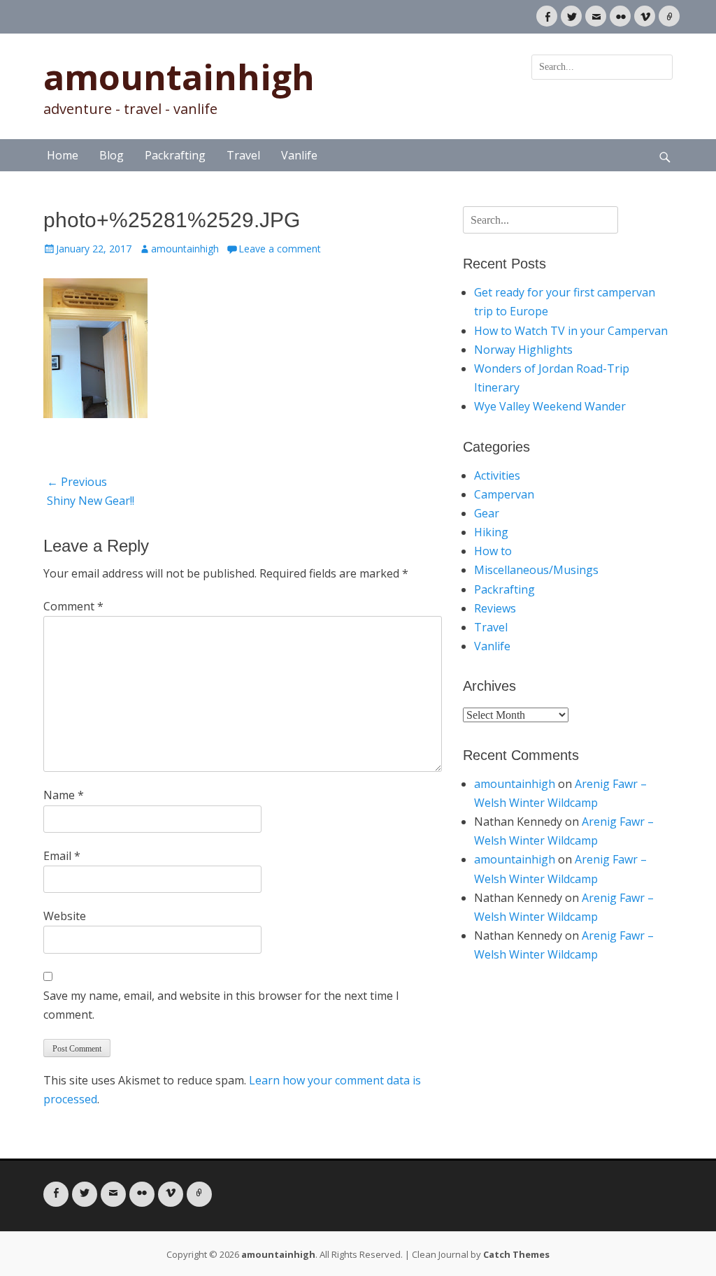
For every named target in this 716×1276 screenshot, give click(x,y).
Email (61, 855)
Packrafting (175, 155)
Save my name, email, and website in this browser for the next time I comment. (221, 1005)
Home (62, 155)
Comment (73, 606)
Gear (486, 513)
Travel (243, 155)
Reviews (495, 608)
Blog (111, 155)
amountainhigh (179, 77)
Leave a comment (279, 248)
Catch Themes (516, 1254)
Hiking (491, 532)
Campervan (504, 494)
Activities (497, 475)
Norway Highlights (523, 349)
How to (493, 551)
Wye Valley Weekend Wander (550, 406)
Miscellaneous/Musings (536, 570)
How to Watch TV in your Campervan (571, 330)
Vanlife (299, 155)
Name (63, 795)
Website (64, 916)
